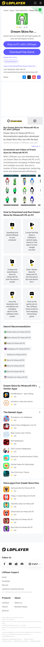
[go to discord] (22, 563)
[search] (35, 2)
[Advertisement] (22, 99)
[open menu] (40, 2)
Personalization (22, 10)
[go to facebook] (4, 563)
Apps (12, 10)
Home (5, 10)
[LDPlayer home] (13, 3)
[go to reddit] (16, 563)
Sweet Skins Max (10, 57)
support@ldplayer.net (8, 636)
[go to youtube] (10, 563)
